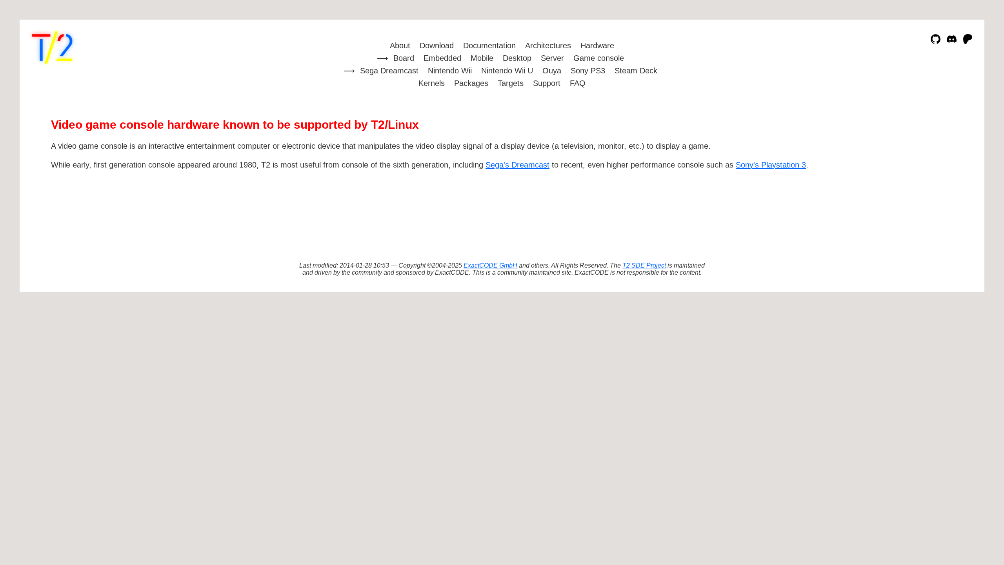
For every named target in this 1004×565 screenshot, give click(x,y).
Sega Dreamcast (389, 70)
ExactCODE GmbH (490, 265)
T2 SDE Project (644, 265)
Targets (511, 83)
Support (546, 83)
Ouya (551, 70)
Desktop (517, 58)
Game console (598, 58)
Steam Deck (636, 70)
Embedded (442, 58)
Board (403, 58)
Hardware (597, 45)
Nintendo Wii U (507, 70)
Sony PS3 (588, 70)
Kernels (431, 83)
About (400, 45)
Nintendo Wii (450, 70)
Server (552, 58)
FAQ (578, 83)
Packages (471, 83)
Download (437, 45)
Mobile (482, 58)
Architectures (548, 45)
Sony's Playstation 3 (771, 164)
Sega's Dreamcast (517, 164)
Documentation (489, 45)
